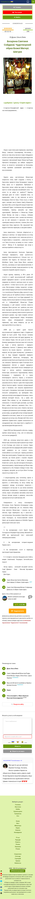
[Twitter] (1, 890)
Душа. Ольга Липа (12, 668)
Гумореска (17, 813)
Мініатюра (18, 825)
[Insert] (12, 742)
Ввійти (18, 17)
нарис (22, 108)
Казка (18, 821)
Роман (18, 849)
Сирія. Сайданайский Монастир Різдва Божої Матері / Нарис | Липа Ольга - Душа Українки (19, 676)
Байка (18, 809)
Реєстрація (18, 12)
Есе (18, 816)
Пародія (17, 840)
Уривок (18, 861)
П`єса (18, 837)
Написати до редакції (18, 870)
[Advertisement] (17, 129)
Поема (18, 844)
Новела (17, 830)
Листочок (18, 807)
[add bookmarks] (1, 874)
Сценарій (18, 858)
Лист (17, 823)
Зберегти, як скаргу (18, 751)
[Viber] (1, 878)
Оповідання (18, 832)
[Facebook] (1, 887)
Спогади (18, 856)
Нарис (9, 690)
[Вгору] (1, 893)
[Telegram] (1, 881)
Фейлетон (18, 863)
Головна (18, 7)
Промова (18, 846)
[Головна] (1, 871)
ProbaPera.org (5, 2)
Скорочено (17, 854)
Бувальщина (18, 811)
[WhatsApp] (1, 884)
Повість (17, 842)
